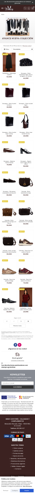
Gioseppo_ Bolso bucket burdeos (9, 104)
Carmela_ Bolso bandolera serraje (26, 192)
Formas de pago (18, 453)
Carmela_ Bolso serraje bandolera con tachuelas (26, 221)
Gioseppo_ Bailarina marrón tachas (9, 161)
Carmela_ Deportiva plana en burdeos (26, 280)
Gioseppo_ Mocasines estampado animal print (9, 192)
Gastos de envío (18, 456)
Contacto (18, 469)
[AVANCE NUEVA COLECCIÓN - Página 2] (21, 321)
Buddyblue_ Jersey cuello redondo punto (26, 308)
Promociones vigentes (18, 464)
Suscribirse (17, 387)
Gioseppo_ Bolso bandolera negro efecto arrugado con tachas (26, 75)
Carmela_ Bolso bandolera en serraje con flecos (9, 222)
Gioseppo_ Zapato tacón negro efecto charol (25, 162)
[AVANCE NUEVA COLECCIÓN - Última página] (28, 321)
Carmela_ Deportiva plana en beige (9, 280)
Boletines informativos (18, 461)
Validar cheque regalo (18, 466)
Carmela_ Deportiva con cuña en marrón (26, 251)
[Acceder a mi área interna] (29, 8)
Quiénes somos (18, 451)
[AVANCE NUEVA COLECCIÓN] (7, 321)
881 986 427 (21, 428)
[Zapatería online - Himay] (9, 8)
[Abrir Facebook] (15, 345)
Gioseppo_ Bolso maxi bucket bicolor (26, 133)
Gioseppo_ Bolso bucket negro (26, 104)
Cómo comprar (18, 448)
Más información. (27, 486)
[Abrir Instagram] (19, 345)
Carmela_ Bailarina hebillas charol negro (9, 308)
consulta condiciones (17, 360)
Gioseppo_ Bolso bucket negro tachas (9, 133)
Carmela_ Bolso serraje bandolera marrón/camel (9, 251)
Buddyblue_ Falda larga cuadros (9, 74)
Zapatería (21, 476)
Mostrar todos (27, 46)
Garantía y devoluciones (18, 458)
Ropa (12, 476)
